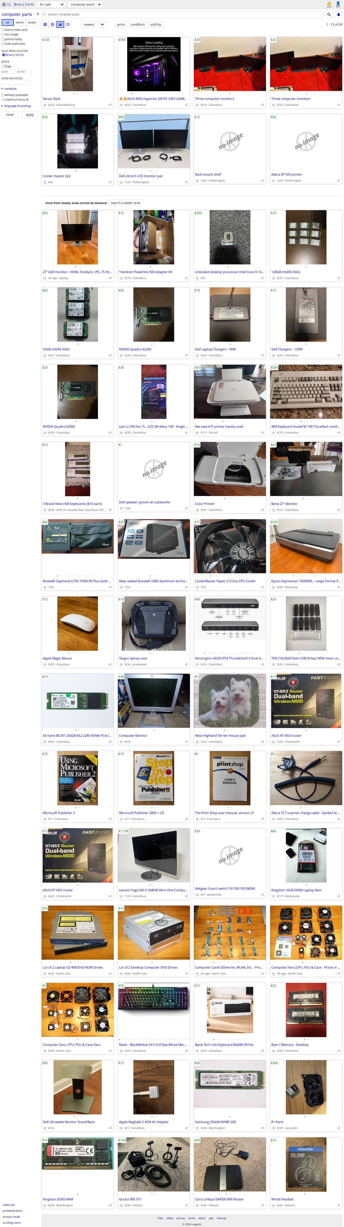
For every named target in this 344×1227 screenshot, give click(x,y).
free (8, 66)
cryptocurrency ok (17, 99)
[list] (45, 24)
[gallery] (60, 24)
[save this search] (338, 14)
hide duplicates (15, 43)
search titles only (16, 30)
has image (12, 34)
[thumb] (53, 24)
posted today (13, 39)
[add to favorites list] (45, 104)
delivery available (16, 95)
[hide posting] (110, 104)
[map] (68, 24)
